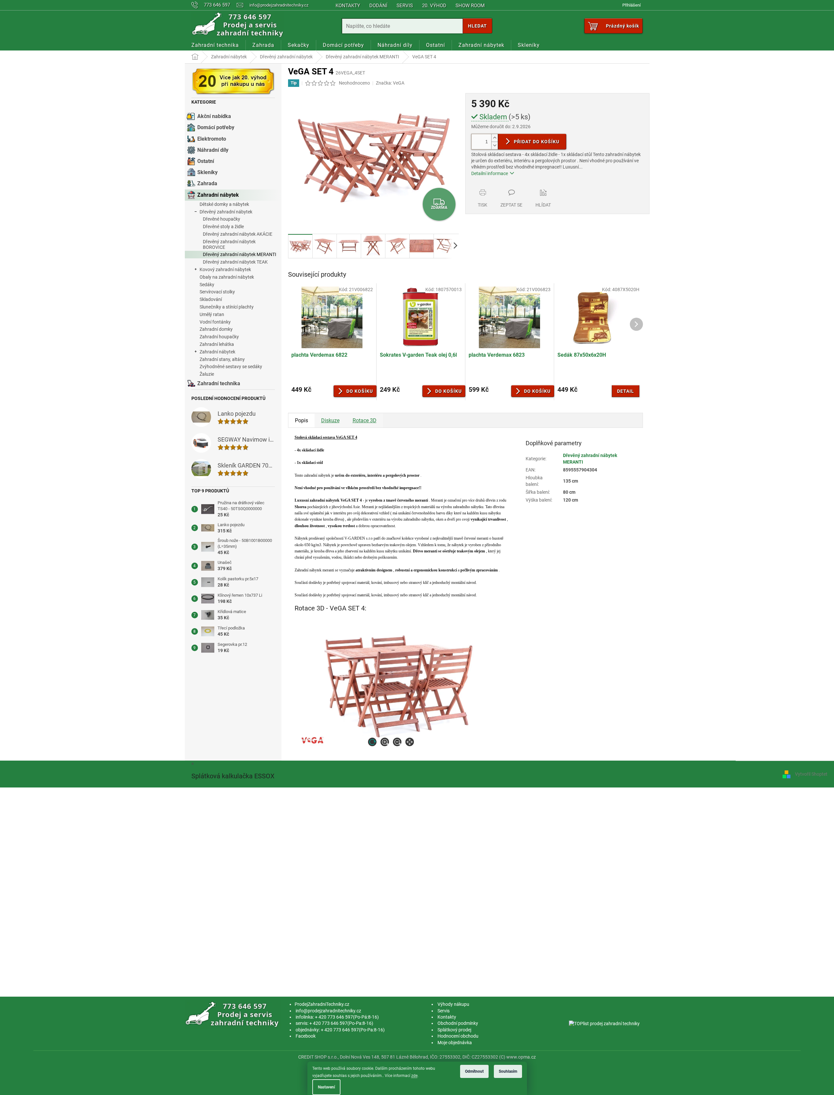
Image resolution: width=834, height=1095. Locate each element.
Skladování (211, 299)
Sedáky (207, 284)
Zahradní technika (218, 383)
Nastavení (326, 1087)
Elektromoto (211, 139)
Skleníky (207, 172)
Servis (405, 6)
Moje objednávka (454, 1042)
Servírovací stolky (217, 291)
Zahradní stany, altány (222, 359)
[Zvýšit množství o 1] (494, 138)
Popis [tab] (301, 420)
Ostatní (205, 161)
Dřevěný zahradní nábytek (226, 211)
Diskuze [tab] (330, 420)
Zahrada (207, 183)
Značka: (390, 83)
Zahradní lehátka (217, 344)
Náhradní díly (212, 150)
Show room (470, 6)
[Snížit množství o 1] (494, 145)
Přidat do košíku (536, 141)
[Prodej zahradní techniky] (233, 1014)
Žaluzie (207, 374)
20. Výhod (434, 6)
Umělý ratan (212, 314)
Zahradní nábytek (218, 195)
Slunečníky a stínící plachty (227, 306)
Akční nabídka (214, 116)
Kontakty (348, 6)
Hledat (477, 26)
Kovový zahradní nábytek (225, 269)
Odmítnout (474, 1071)
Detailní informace (489, 173)
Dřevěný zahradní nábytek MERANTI (239, 254)
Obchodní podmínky (457, 1023)
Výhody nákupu (453, 1004)
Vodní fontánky (215, 322)
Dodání (378, 6)
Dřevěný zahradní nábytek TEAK (235, 262)
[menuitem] (215, 45)
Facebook (306, 1036)
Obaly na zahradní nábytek (227, 277)
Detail (625, 391)
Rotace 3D (365, 420)
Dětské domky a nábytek (224, 204)
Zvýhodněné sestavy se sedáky (231, 366)
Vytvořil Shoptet (811, 774)
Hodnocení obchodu (457, 1036)
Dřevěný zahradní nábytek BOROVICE (229, 244)
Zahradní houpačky (219, 336)
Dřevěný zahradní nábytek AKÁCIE (237, 234)
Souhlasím (508, 1071)
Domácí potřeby (215, 127)
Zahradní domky (216, 329)
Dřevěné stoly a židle (223, 226)
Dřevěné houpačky (221, 219)
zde (414, 1075)
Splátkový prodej (454, 1029)
